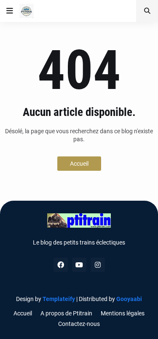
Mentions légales (123, 313)
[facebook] (61, 265)
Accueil (79, 163)
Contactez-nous (79, 323)
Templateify (59, 299)
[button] (9, 11)
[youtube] (79, 265)
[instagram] (98, 265)
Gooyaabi (129, 299)
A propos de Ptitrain (66, 313)
